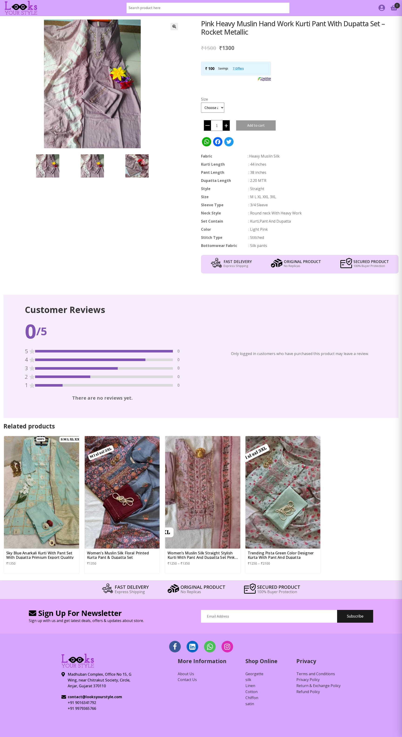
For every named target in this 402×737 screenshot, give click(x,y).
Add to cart (256, 125)
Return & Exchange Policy (318, 685)
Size (204, 99)
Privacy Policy (308, 679)
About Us (186, 673)
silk (248, 679)
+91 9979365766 (82, 708)
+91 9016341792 (82, 702)
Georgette (254, 673)
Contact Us (187, 679)
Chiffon (251, 697)
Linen (250, 685)
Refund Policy (308, 691)
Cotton (251, 691)
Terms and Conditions (315, 673)
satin (249, 703)
